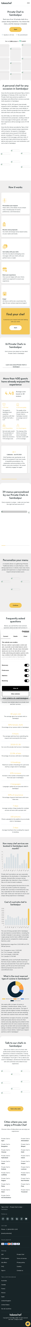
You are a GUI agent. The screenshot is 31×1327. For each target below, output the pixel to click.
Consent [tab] (5, 636)
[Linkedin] (17, 1219)
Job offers (4, 1262)
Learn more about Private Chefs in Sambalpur (16, 366)
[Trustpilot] (15, 41)
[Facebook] (3, 1219)
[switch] (26, 670)
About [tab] (25, 636)
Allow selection (15, 694)
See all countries (6, 1309)
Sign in (3, 1270)
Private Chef (20, 1254)
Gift (2, 1254)
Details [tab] (15, 636)
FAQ (2, 1266)
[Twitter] (12, 1219)
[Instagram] (7, 1219)
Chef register (5, 1258)
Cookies (19, 1266)
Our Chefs (11, 1319)
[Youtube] (26, 1219)
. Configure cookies (18, 1319)
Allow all (15, 688)
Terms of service (22, 1258)
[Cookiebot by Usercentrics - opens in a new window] (22, 632)
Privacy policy (21, 1262)
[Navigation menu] (28, 2)
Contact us (20, 1270)
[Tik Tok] (21, 1219)
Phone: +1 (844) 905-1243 (9, 1229)
